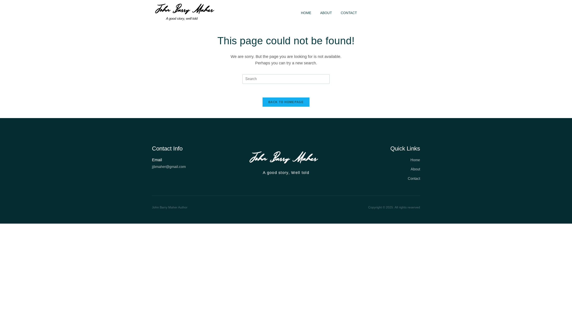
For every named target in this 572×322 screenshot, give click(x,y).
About (326, 13)
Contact (349, 13)
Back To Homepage (286, 102)
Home (306, 13)
